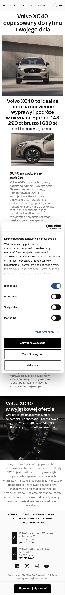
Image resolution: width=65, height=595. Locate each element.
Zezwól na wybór (32, 354)
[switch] (56, 296)
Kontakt (13, 514)
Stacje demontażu (32, 522)
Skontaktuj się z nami (32, 588)
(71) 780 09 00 (26, 542)
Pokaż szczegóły (44, 331)
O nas (26, 514)
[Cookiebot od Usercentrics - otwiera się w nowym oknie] (46, 226)
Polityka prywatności (25, 518)
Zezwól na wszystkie (32, 342)
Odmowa (32, 365)
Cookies (48, 518)
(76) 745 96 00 (26, 558)
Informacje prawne (45, 514)
